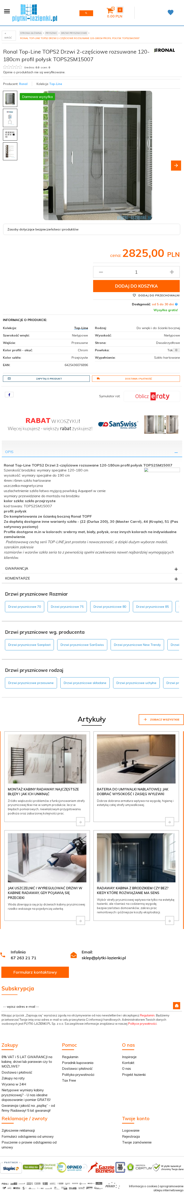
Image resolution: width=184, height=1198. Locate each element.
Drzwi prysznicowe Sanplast (29, 645)
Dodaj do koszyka (136, 286)
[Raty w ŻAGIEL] (152, 396)
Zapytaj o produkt (49, 378)
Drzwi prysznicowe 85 (152, 607)
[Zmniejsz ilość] (101, 272)
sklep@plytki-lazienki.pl (104, 957)
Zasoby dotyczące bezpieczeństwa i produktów (43, 229)
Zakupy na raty (13, 1078)
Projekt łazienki (134, 1074)
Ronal (23, 84)
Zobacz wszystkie (164, 719)
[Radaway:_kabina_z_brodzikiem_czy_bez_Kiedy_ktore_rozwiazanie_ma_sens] (169, 920)
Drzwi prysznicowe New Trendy (137, 645)
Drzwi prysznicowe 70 (24, 607)
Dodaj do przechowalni (159, 295)
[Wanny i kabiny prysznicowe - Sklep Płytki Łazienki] (34, 12)
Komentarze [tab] (17, 578)
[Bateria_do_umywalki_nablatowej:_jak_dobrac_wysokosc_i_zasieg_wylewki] (169, 821)
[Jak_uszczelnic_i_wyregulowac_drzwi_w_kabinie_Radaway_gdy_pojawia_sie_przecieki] (80, 920)
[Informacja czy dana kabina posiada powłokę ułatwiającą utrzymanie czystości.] (176, 350)
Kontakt (128, 1063)
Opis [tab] (9, 451)
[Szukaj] (86, 13)
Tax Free (69, 1080)
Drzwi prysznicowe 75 (67, 607)
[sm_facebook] (9, 394)
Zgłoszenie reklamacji (18, 1130)
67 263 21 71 (23, 957)
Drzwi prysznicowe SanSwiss (82, 645)
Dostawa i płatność (138, 378)
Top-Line (55, 84)
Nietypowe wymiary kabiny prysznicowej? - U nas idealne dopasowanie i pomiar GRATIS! (26, 1095)
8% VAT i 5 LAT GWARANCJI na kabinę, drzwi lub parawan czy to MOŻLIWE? (27, 1062)
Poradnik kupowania (77, 1063)
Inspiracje (129, 1057)
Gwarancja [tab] (16, 568)
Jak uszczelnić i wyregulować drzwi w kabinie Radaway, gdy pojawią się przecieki (45, 893)
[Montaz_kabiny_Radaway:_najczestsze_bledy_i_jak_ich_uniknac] (80, 821)
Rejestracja (131, 1136)
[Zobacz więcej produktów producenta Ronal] (164, 50)
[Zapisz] (176, 1005)
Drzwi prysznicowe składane (85, 683)
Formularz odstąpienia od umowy (28, 1136)
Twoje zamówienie (137, 1142)
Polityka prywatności (78, 1074)
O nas (126, 1068)
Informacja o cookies (143, 1186)
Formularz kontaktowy (35, 972)
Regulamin (147, 1015)
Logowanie (131, 1130)
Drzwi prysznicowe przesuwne (31, 683)
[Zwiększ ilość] (172, 272)
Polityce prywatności (142, 1023)
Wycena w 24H (14, 1084)
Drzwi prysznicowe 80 (110, 607)
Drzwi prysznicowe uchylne (136, 683)
